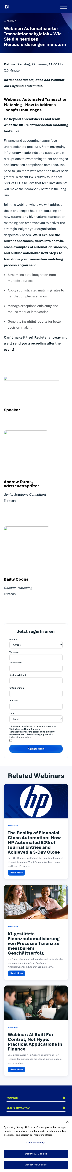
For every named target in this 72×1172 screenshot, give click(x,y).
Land (12, 713)
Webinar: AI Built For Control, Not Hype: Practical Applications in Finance (35, 1042)
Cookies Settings (35, 1142)
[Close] (67, 1122)
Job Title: (13, 700)
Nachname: (15, 662)
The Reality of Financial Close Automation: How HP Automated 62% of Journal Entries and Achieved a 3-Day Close (34, 842)
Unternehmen (16, 688)
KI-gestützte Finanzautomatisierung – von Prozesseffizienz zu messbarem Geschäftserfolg (35, 943)
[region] (36, 1144)
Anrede (13, 639)
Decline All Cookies (36, 1153)
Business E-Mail (17, 675)
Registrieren (36, 748)
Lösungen (12, 1097)
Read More (16, 872)
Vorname (14, 652)
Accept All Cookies (36, 1164)
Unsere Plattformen (18, 1108)
